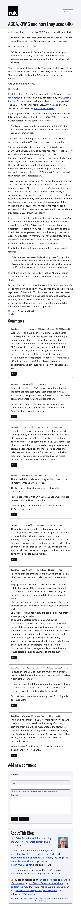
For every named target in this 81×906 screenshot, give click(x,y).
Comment (14, 795)
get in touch (43, 861)
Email (13, 783)
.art (67, 899)
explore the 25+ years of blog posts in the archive (36, 873)
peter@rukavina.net (21, 864)
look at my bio (18, 854)
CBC (12, 314)
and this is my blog (33, 838)
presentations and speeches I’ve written (31, 857)
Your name (14, 774)
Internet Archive (57, 899)
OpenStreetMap (44, 899)
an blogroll (27, 893)
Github (43, 901)
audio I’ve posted (45, 854)
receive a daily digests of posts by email (36, 890)
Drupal (37, 901)
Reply (13, 374)
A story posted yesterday (21, 32)
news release (44, 108)
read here (13, 97)
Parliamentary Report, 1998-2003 (38, 117)
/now (49, 850)
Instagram (14, 899)
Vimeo (29, 899)
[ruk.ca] (40, 11)
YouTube (23, 899)
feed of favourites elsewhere (46, 883)
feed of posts (48, 879)
